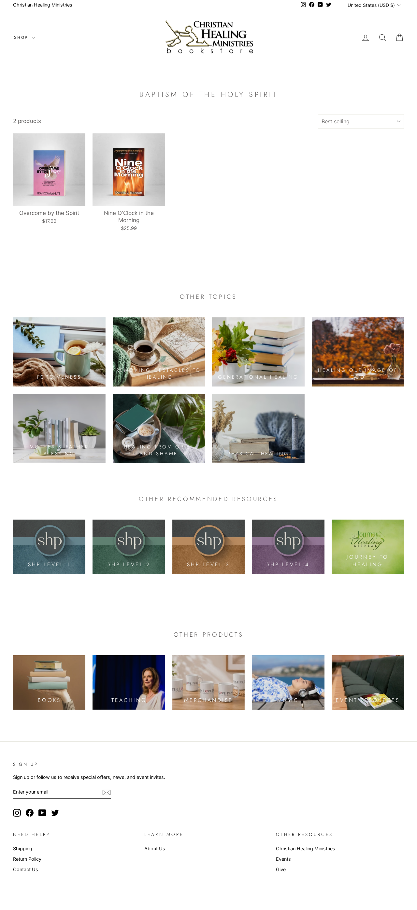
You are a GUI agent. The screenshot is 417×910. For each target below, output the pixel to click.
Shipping (22, 848)
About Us (154, 848)
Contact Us (25, 869)
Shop (22, 37)
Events (283, 859)
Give (281, 869)
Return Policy (27, 859)
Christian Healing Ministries (42, 5)
